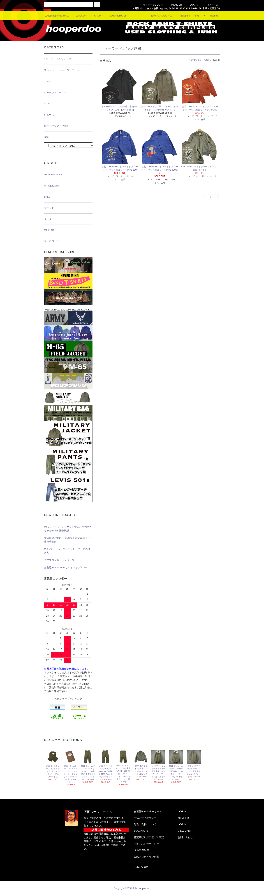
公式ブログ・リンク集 (146, 856)
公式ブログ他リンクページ (59, 560)
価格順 (207, 60)
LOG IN (194, 5)
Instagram (185, 16)
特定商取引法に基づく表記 (149, 837)
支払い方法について (145, 817)
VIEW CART (185, 830)
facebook (214, 16)
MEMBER (176, 5)
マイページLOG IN (153, 5)
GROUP (98, 16)
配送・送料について (145, 824)
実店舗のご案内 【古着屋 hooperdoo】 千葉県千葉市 (67, 539)
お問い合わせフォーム (161, 16)
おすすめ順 (194, 60)
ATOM (144, 866)
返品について (141, 830)
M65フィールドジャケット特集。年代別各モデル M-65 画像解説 (68, 528)
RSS (136, 866)
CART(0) (213, 5)
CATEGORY (82, 16)
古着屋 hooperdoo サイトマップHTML (65, 567)
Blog (196, 16)
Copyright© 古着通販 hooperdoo (132, 888)
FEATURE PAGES (117, 16)
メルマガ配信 (141, 850)
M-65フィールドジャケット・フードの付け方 (67, 551)
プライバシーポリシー (146, 843)
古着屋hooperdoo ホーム (57, 16)
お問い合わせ (185, 837)
